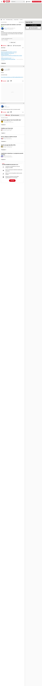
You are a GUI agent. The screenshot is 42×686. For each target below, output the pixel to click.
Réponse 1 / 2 (3, 66)
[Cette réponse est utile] (8, 81)
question (37, 1)
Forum (4, 19)
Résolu (3, 26)
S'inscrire (12, 180)
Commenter (4, 112)
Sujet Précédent (4, 22)
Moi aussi (10, 45)
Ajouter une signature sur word (6, 58)
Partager (3, 47)
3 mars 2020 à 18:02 (6, 70)
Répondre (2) (4, 45)
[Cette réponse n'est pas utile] (11, 81)
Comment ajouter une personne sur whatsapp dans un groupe (11, 55)
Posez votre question (17, 45)
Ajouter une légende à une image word (7, 53)
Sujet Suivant (21, 22)
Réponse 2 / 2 (3, 103)
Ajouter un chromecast (5, 54)
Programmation (16, 19)
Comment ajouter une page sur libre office (8, 59)
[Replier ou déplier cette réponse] (23, 66)
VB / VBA (21, 19)
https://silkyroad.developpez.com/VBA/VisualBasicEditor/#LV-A (12, 77)
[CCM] (6, 1)
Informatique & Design (9, 19)
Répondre (8, 115)
